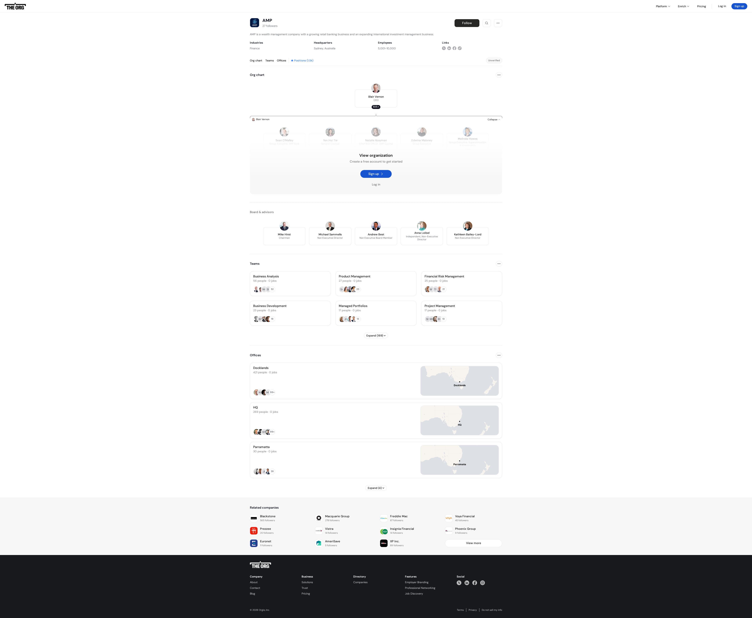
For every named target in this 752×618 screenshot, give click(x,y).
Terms (460, 610)
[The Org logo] (260, 564)
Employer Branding (416, 582)
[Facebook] (474, 582)
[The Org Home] (15, 6)
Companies (360, 582)
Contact (255, 588)
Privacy (473, 610)
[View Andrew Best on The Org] (376, 226)
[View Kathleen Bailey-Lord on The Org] (468, 226)
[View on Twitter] (444, 48)
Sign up (739, 6)
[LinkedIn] (467, 582)
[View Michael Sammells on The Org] (330, 226)
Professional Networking (420, 588)
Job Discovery (414, 593)
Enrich (682, 6)
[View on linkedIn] (449, 48)
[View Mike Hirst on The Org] (284, 226)
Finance (255, 48)
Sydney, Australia (324, 48)
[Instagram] (482, 582)
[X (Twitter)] (459, 582)
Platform (661, 6)
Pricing (306, 593)
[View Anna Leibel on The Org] (422, 226)
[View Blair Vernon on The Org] (376, 88)
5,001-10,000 (387, 48)
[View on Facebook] (454, 48)
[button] (376, 98)
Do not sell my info (492, 610)
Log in (722, 6)
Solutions (307, 582)
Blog (252, 593)
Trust (305, 588)
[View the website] (460, 48)
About (254, 582)
